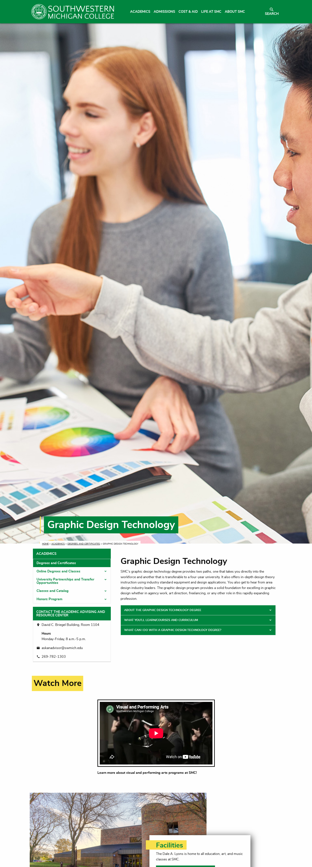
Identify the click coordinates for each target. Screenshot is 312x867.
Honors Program (49, 599)
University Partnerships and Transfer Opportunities (65, 581)
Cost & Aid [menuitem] (188, 11)
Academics (58, 544)
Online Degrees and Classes (58, 571)
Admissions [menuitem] (164, 11)
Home (45, 544)
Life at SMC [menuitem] (211, 11)
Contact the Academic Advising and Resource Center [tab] (70, 613)
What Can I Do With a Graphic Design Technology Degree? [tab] (172, 630)
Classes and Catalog (53, 591)
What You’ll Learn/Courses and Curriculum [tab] (161, 620)
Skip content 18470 (50, 678)
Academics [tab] (46, 553)
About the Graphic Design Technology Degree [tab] (162, 610)
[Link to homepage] (72, 11)
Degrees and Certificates (83, 544)
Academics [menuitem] (140, 11)
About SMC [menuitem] (235, 11)
